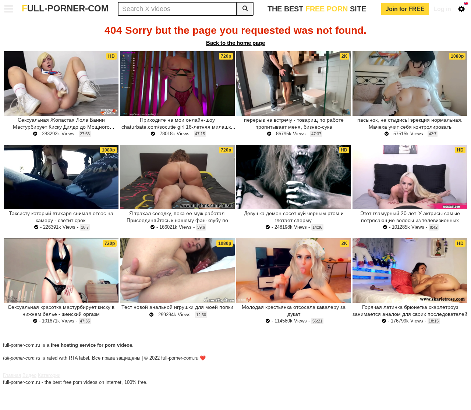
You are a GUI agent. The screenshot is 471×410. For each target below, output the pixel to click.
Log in (442, 9)
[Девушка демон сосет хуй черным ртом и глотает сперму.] (293, 177)
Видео (29, 375)
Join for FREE (405, 9)
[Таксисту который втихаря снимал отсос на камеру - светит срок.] (61, 177)
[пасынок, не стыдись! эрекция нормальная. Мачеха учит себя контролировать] (410, 83)
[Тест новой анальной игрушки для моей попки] (177, 270)
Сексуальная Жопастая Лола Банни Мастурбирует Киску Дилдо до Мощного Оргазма (61, 127)
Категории (49, 375)
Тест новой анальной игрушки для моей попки (177, 307)
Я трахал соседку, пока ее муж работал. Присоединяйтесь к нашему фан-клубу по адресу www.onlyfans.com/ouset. (177, 220)
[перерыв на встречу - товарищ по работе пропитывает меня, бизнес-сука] (293, 83)
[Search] (245, 9)
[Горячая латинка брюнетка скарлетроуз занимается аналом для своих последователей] (410, 270)
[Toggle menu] (8, 8)
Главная (12, 375)
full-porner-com (65, 8)
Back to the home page (235, 43)
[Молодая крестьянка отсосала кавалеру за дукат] (293, 270)
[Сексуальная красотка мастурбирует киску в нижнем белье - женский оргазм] (61, 270)
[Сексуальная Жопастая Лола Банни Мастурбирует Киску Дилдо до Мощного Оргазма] (61, 83)
